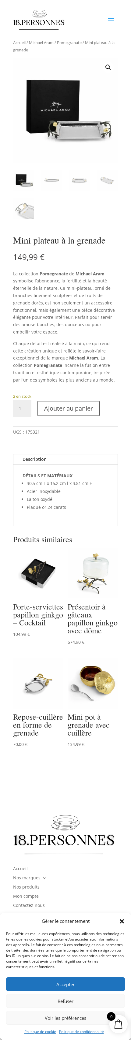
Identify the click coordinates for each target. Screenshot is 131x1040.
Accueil (19, 42)
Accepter (65, 984)
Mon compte (26, 896)
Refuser (65, 1001)
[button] (122, 921)
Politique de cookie (40, 1031)
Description (35, 459)
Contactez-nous (29, 905)
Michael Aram (41, 42)
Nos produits (26, 887)
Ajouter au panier (68, 408)
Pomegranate (69, 42)
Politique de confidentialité (81, 1031)
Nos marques (27, 878)
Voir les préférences (65, 1018)
